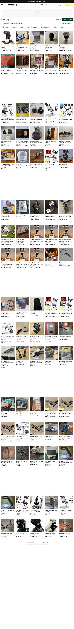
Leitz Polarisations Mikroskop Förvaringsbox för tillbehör (7, 69)
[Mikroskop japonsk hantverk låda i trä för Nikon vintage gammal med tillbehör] (8, 453)
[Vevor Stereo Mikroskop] (51, 110)
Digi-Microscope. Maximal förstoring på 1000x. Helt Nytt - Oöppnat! (22, 142)
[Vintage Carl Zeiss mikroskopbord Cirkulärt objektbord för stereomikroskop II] (37, 133)
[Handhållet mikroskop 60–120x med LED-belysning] (8, 231)
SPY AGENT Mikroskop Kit (22, 412)
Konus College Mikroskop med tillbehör (65, 69)
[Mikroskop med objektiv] (37, 156)
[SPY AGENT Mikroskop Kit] (22, 404)
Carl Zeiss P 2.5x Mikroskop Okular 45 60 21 (51, 46)
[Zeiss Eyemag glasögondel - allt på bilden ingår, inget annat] (66, 133)
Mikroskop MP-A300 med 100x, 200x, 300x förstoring (37, 69)
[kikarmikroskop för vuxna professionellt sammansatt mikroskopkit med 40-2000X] (8, 110)
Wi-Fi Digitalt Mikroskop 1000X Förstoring (21, 312)
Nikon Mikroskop (63, 164)
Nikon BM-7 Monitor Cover (65, 361)
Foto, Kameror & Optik (9, 23)
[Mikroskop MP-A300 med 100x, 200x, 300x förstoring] (37, 61)
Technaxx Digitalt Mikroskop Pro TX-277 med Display (36, 337)
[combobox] (26, 5)
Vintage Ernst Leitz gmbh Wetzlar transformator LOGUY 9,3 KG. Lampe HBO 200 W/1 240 (51, 337)
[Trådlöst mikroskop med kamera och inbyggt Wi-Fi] (22, 328)
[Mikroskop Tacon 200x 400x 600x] (8, 133)
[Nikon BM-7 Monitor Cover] (66, 353)
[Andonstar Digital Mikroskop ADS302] (8, 37)
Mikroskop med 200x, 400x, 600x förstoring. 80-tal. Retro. (66, 215)
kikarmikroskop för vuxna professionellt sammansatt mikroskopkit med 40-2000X (8, 118)
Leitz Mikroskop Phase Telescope (64, 46)
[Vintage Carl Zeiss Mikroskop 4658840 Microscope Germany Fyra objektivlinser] (37, 525)
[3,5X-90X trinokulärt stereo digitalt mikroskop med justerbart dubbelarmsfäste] (8, 328)
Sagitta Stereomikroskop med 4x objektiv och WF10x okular (37, 240)
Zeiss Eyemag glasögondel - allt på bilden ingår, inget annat (65, 142)
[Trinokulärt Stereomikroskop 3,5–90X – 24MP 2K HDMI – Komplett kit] (66, 110)
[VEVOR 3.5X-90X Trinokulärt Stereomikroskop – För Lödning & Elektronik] (66, 502)
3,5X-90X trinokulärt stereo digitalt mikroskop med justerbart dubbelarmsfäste (7, 337)
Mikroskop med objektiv (36, 164)
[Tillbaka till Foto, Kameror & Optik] (2, 23)
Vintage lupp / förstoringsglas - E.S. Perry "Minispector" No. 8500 (22, 165)
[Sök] (33, 5)
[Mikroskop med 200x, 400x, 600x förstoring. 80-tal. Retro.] (66, 207)
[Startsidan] (11, 5)
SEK (46, 5)
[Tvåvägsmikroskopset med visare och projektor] (8, 156)
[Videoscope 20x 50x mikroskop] (51, 453)
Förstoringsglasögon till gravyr (21, 462)
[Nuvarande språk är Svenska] (42, 5)
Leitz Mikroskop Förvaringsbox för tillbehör (22, 69)
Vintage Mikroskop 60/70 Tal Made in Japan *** (22, 118)
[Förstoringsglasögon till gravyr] (22, 453)
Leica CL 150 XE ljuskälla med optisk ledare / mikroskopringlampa (65, 437)
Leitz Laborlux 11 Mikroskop (37, 461)
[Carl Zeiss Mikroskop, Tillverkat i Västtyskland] (37, 353)
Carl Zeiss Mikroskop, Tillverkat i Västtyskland (36, 362)
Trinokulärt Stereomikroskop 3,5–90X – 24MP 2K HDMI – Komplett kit (66, 118)
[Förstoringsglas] (66, 254)
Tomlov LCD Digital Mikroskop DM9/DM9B (50, 215)
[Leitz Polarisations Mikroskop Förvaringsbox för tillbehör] (8, 61)
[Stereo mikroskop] (51, 254)
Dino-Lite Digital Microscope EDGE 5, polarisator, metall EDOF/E (36, 511)
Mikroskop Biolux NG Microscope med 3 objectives (50, 534)
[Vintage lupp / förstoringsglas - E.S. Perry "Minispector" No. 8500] (22, 156)
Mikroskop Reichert (49, 361)
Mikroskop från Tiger (21, 215)
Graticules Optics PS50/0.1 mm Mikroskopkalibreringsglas (36, 46)
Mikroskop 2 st (19, 361)
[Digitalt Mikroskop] (51, 428)
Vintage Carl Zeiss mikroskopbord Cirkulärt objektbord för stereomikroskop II (36, 142)
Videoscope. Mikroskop (65, 336)
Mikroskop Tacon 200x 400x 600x (6, 142)
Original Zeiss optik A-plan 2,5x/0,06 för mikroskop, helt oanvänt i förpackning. (36, 118)
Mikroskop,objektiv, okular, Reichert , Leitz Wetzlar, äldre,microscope (51, 69)
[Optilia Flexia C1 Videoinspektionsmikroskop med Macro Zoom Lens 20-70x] (8, 353)
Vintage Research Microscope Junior (20, 240)
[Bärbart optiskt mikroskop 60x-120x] (51, 502)
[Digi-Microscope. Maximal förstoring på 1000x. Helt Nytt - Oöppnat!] (22, 133)
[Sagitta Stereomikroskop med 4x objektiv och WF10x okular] (37, 231)
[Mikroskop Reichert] (51, 353)
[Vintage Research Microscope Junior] (22, 231)
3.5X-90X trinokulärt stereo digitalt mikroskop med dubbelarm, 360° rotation (51, 412)
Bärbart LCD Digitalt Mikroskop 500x (6, 215)
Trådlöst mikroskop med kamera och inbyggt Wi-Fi (22, 337)
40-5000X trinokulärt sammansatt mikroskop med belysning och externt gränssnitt (51, 165)
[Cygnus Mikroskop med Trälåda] (51, 133)
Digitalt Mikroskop (49, 436)
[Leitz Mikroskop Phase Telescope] (66, 37)
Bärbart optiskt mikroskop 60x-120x (51, 511)
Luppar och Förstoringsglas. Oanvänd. (7, 511)
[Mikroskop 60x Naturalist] (37, 404)
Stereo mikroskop (49, 262)
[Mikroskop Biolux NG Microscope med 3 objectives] (51, 525)
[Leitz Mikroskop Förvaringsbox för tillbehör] (22, 61)
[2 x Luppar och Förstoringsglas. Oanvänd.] (66, 453)
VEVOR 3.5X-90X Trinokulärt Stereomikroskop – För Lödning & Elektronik (66, 511)
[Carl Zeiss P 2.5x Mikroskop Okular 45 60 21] (51, 37)
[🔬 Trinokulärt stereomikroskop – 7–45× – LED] (22, 37)
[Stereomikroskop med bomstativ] (8, 525)
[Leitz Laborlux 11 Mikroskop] (37, 453)
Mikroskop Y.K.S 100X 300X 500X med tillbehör (37, 215)
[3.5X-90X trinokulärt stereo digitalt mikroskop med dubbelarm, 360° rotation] (51, 404)
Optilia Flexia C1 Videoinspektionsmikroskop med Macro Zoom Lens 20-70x (7, 362)
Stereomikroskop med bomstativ (6, 534)
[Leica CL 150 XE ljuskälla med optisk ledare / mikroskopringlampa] (66, 428)
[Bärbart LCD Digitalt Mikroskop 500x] (8, 207)
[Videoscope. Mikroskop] (66, 328)
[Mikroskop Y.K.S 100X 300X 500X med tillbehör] (37, 207)
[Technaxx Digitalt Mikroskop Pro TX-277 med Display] (37, 328)
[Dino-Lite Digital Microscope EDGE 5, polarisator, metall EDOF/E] (37, 502)
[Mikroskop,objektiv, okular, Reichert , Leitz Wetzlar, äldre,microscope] (51, 61)
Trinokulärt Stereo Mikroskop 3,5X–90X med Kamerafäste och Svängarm (22, 437)
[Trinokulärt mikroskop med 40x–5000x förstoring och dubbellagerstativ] (22, 502)
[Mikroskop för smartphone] (37, 304)
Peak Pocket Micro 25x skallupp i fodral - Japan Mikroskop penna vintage (65, 534)
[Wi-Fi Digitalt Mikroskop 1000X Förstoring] (22, 304)
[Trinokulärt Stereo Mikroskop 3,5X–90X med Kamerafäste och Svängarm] (22, 428)
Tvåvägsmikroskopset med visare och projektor (7, 165)
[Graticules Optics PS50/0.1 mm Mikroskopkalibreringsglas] (37, 37)
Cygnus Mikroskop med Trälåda (50, 142)
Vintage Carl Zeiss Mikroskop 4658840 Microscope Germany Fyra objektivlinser (36, 534)
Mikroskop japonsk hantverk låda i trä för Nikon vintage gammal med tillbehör (7, 462)
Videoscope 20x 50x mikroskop (50, 462)
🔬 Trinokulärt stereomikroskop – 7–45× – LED (22, 46)
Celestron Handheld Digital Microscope (7, 412)
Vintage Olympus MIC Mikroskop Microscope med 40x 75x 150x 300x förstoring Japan (22, 534)
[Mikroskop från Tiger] (22, 207)
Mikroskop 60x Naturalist (36, 412)
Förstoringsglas (63, 262)
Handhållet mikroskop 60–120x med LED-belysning (7, 240)
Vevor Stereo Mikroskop (51, 118)
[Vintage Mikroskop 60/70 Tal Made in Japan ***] (22, 110)
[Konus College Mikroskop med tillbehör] (66, 61)
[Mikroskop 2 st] (22, 353)
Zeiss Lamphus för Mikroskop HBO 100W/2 (6, 312)
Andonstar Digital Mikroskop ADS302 (8, 46)
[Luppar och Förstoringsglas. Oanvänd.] (8, 502)
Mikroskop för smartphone (36, 312)
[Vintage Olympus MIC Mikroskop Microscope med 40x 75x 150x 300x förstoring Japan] (22, 525)
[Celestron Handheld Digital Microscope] (8, 404)
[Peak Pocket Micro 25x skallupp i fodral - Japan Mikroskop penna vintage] (66, 525)
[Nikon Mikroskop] (66, 156)
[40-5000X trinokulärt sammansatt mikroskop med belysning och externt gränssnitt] (51, 156)
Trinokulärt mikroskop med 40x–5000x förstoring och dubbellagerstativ (22, 511)
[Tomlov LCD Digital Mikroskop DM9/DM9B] (51, 207)
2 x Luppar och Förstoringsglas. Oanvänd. (65, 462)
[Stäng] (72, 1)
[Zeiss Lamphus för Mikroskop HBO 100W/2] (8, 304)
